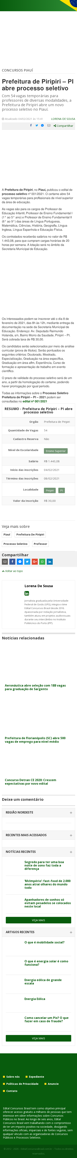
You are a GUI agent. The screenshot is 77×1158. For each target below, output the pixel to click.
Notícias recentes (21, 852)
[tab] (38, 812)
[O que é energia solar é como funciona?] (14, 966)
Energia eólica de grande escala (43, 981)
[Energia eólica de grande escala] (14, 984)
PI (61, 490)
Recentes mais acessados (26, 835)
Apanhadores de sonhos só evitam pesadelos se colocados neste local (47, 903)
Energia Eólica (34, 999)
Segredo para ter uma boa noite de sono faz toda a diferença (44, 865)
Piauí (7, 534)
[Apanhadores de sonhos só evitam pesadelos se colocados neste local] (14, 904)
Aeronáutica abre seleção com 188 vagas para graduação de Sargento (35, 687)
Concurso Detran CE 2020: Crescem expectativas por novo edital (30, 782)
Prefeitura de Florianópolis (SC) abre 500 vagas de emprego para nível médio (35, 740)
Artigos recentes (20, 932)
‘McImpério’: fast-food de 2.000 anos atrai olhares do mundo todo (47, 884)
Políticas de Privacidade (22, 1084)
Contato (11, 1091)
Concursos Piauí (17, 70)
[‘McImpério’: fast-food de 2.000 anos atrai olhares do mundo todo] (14, 885)
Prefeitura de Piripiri (30, 534)
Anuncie (53, 1084)
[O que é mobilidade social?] (14, 947)
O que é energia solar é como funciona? (46, 963)
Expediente (36, 1076)
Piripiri (50, 490)
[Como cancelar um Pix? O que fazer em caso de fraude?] (14, 1022)
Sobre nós (13, 1076)
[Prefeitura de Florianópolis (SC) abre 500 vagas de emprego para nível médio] (38, 732)
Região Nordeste (19, 812)
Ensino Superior (56, 451)
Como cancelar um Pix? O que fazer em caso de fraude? (46, 1019)
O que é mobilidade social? (44, 942)
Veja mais (38, 920)
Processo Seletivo (15, 544)
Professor (40, 544)
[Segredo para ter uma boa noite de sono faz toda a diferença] (14, 866)
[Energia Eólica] (14, 1003)
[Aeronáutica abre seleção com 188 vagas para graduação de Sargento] (38, 679)
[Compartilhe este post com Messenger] (43, 125)
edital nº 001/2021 (35, 401)
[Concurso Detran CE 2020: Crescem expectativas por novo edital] (38, 774)
